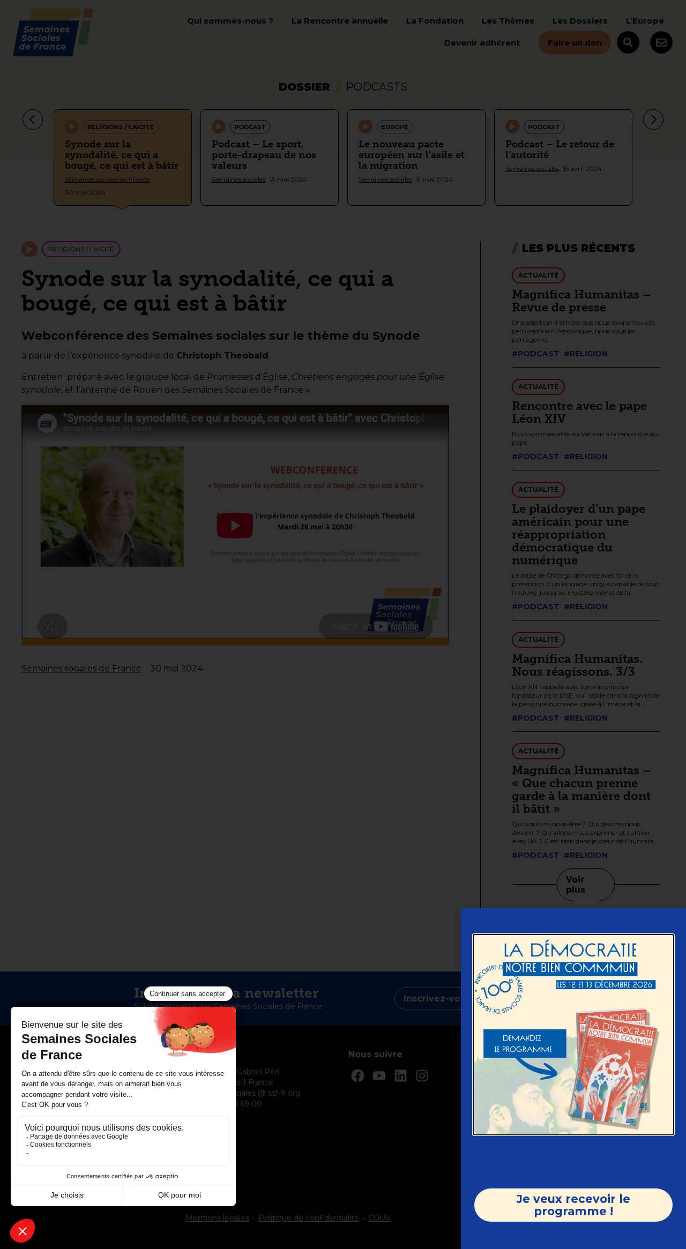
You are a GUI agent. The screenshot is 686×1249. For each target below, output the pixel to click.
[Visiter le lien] (573, 1034)
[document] (343, 624)
